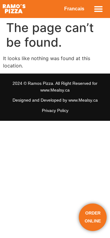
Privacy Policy (55, 110)
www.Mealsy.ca (55, 90)
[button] (98, 9)
